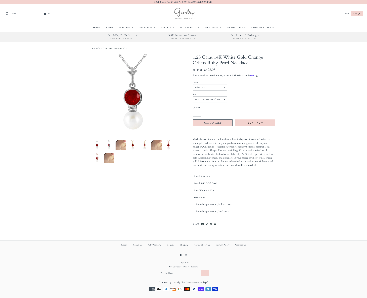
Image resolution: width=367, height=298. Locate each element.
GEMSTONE (213, 27)
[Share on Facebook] (202, 224)
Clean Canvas (186, 282)
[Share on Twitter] (207, 224)
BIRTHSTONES (236, 27)
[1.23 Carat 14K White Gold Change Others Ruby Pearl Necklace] (133, 96)
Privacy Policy (222, 244)
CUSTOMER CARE (262, 27)
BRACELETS (167, 27)
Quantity (196, 107)
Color (195, 82)
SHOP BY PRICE (190, 27)
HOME (96, 27)
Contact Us (240, 244)
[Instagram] (49, 14)
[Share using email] (215, 224)
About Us (137, 244)
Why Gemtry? (154, 244)
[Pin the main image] (211, 224)
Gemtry (168, 282)
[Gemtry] (183, 8)
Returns (170, 244)
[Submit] (205, 273)
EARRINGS (126, 27)
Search (124, 244)
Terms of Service (202, 244)
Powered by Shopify (200, 282)
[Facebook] (45, 14)
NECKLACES (147, 27)
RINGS (109, 27)
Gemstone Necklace (115, 48)
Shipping (184, 244)
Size (194, 94)
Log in (346, 13)
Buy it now (255, 123)
